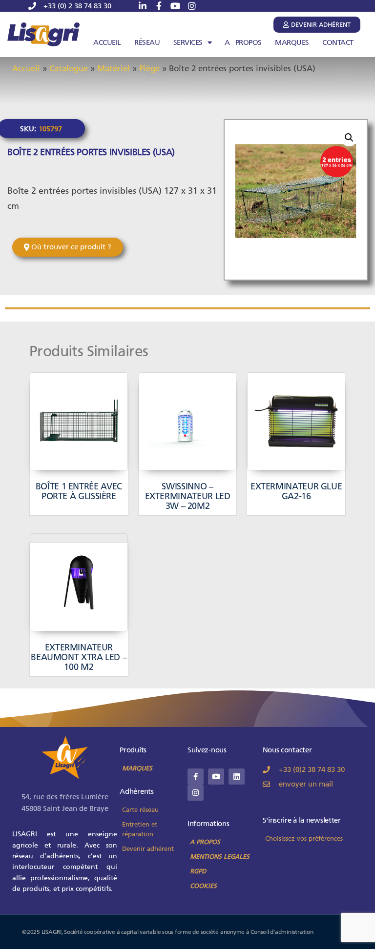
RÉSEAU (147, 42)
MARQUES (292, 42)
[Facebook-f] (196, 776)
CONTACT (338, 42)
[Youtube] (216, 776)
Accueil (26, 68)
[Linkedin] (237, 776)
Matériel (113, 68)
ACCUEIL (107, 42)
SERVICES (188, 42)
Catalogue (68, 68)
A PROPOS (243, 42)
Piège (149, 68)
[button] (349, 137)
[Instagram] (196, 793)
